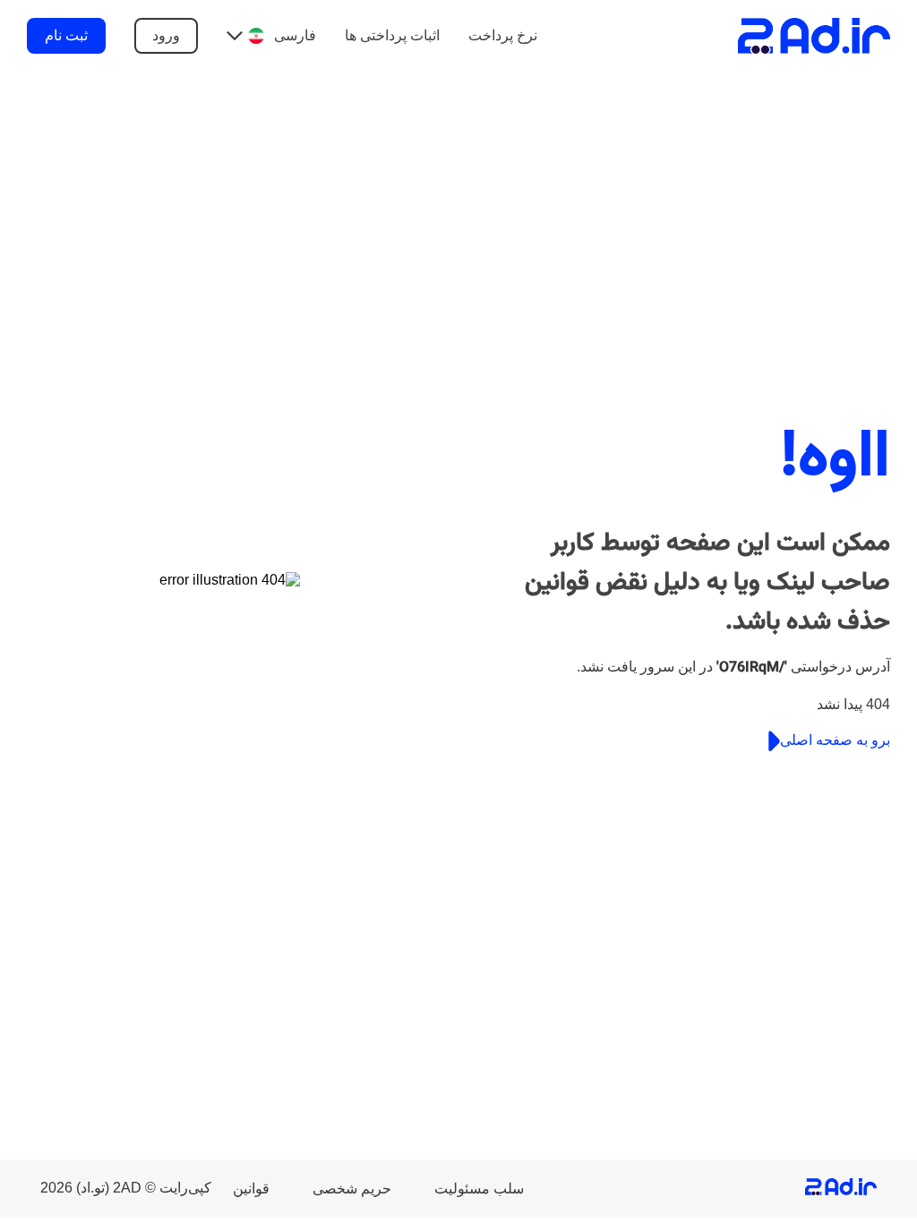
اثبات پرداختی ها (392, 36)
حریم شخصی (352, 1188)
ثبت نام (66, 35)
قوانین (251, 1188)
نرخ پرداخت (502, 36)
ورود (166, 35)
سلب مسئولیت (479, 1188)
